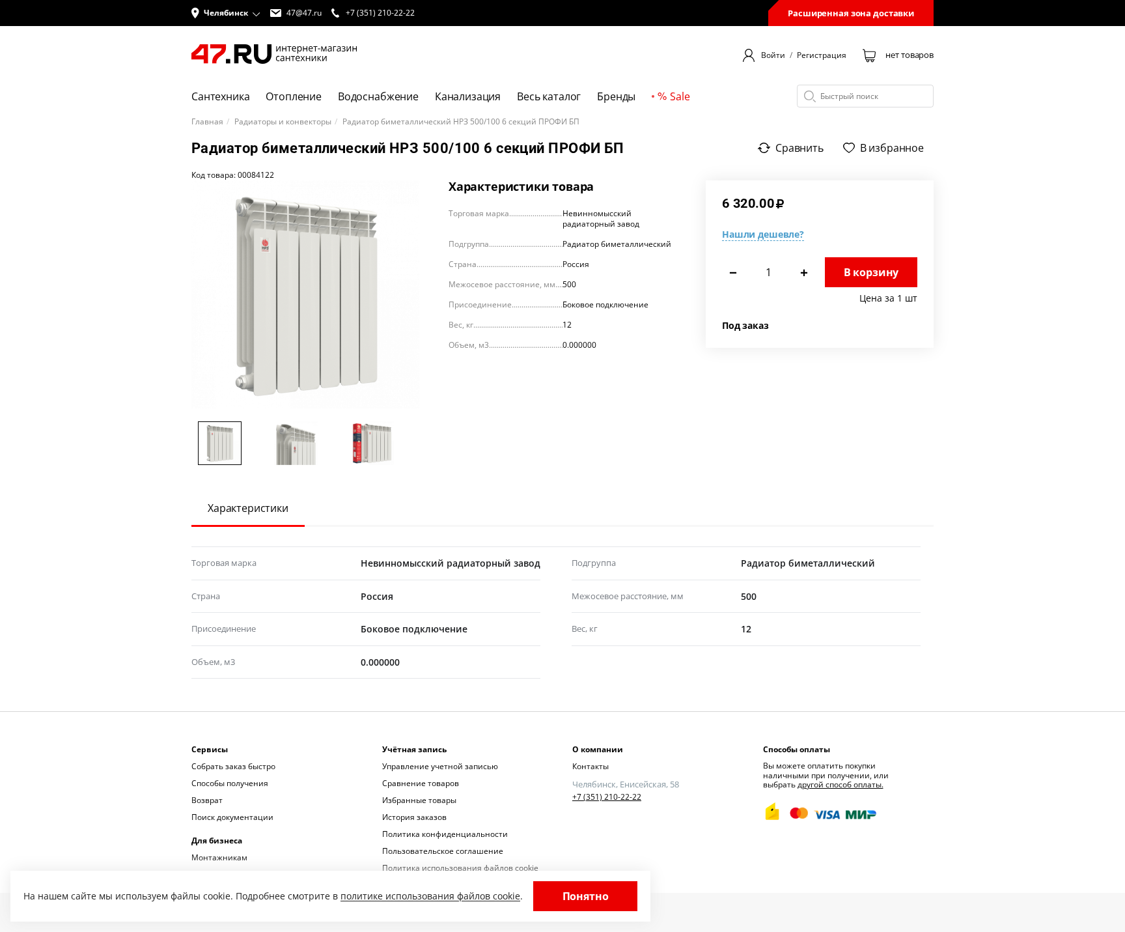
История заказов (414, 817)
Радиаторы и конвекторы (282, 121)
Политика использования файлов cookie (460, 867)
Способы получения (229, 783)
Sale (679, 96)
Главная (207, 121)
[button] (225, 13)
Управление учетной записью (440, 766)
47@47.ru (304, 13)
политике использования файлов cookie (430, 896)
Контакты (590, 766)
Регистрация (821, 55)
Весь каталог (549, 96)
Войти (773, 55)
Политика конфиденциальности (445, 834)
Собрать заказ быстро (233, 766)
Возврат (207, 800)
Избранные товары (419, 800)
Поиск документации (232, 817)
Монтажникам (219, 857)
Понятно (585, 896)
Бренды (616, 96)
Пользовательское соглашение (442, 850)
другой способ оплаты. (840, 784)
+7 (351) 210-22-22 (606, 797)
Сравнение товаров (420, 783)
